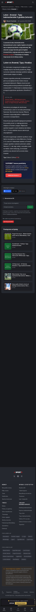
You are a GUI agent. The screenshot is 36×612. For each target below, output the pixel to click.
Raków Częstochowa (8, 563)
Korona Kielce (27, 563)
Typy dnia (21, 517)
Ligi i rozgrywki (23, 503)
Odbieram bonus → (13, 179)
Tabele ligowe (22, 495)
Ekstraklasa (6, 540)
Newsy (17, 6)
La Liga (24, 540)
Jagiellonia (18, 563)
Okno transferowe (7, 516)
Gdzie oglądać (6, 521)
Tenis (3, 497)
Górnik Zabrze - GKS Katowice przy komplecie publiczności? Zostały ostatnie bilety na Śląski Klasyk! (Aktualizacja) (17, 105)
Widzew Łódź (27, 560)
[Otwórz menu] (2, 2)
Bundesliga (6, 543)
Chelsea (24, 566)
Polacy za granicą (7, 513)
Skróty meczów (6, 524)
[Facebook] (17, 480)
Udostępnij (8, 195)
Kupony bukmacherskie (25, 514)
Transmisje (5, 518)
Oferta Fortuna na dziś (25, 526)
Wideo (4, 510)
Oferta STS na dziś (24, 523)
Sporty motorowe (7, 503)
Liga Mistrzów (20, 543)
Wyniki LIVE (22, 492)
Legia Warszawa (16, 557)
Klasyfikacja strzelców (25, 497)
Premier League (22, 56)
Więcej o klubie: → (10, 9)
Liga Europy (6, 546)
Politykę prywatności (12, 218)
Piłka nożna (24, 6)
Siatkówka (5, 500)
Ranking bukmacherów (25, 512)
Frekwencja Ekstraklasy (8, 527)
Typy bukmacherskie (24, 520)
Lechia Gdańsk (6, 566)
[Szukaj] (32, 2)
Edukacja (4, 532)
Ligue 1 (13, 543)
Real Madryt (16, 566)
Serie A (30, 540)
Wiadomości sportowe (7, 6)
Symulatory (5, 530)
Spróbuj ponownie (8, 225)
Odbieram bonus (20, 603)
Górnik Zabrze (6, 560)
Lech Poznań (26, 557)
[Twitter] (13, 480)
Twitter (15, 195)
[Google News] (21, 480)
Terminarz (21, 500)
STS (17, 162)
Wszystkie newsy (7, 492)
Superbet (21, 528)
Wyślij (29, 211)
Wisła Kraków (6, 557)
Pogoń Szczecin (17, 560)
